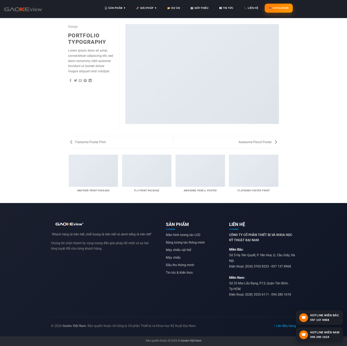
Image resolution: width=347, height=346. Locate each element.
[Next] (278, 178)
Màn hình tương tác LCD (183, 235)
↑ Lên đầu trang (285, 326)
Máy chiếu (173, 257)
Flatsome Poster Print (90, 142)
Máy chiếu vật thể (178, 250)
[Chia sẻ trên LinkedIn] (90, 81)
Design (73, 27)
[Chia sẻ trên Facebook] (70, 81)
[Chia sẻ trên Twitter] (75, 81)
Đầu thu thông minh (180, 265)
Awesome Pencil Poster (255, 142)
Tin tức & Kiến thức (179, 273)
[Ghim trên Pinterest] (85, 81)
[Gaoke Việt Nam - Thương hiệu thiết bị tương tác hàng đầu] (23, 9)
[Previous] (69, 178)
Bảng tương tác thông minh (185, 242)
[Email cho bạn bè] (80, 81)
